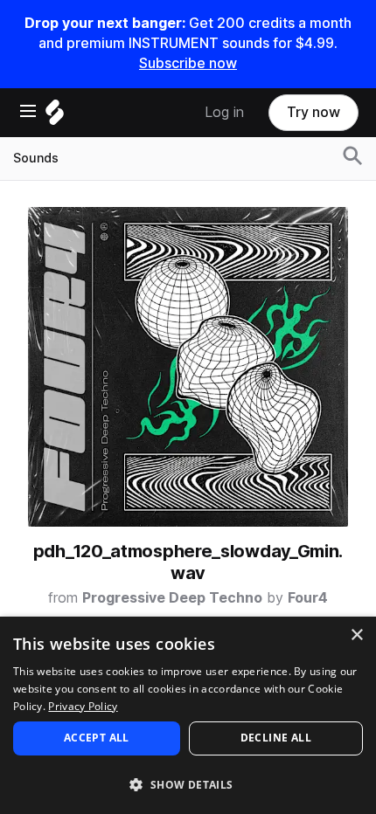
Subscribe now (188, 63)
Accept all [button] (96, 737)
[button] (188, 784)
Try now (313, 112)
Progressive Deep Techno (172, 598)
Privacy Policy (82, 706)
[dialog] (188, 715)
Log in (224, 112)
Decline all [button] (275, 737)
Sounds (36, 158)
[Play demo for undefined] (188, 366)
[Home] (54, 116)
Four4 (308, 598)
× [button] (356, 635)
